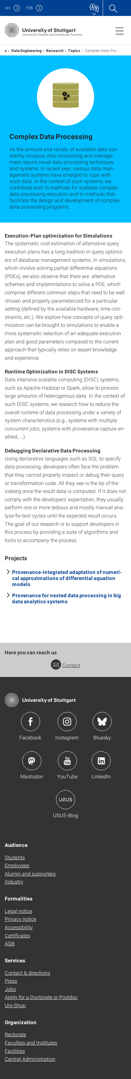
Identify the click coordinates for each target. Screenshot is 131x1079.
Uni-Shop (15, 1005)
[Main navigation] (119, 30)
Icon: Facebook (30, 721)
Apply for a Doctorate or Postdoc (41, 997)
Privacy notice (20, 918)
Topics (74, 50)
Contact (71, 665)
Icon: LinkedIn (101, 760)
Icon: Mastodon (31, 760)
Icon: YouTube (67, 760)
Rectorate (15, 1034)
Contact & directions (27, 972)
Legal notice (18, 910)
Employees (17, 865)
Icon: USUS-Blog (65, 799)
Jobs (10, 989)
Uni (7, 7)
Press (11, 980)
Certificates (17, 935)
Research (55, 50)
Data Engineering (26, 50)
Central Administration (30, 1058)
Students (15, 857)
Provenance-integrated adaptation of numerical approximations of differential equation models (67, 578)
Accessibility (19, 927)
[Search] (113, 8)
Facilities (15, 1050)
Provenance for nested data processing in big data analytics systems (66, 598)
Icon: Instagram (67, 721)
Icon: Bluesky (102, 721)
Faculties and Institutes (31, 1042)
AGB (10, 943)
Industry (14, 881)
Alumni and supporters (30, 873)
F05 (29, 7)
